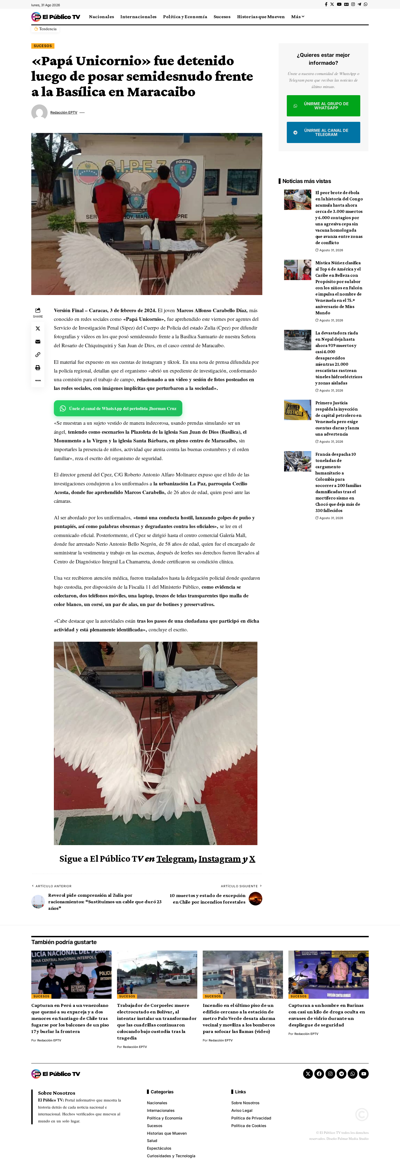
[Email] (37, 341)
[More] (37, 380)
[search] (364, 16)
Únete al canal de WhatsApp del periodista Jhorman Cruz (122, 408)
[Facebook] (326, 4)
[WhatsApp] (365, 4)
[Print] (37, 367)
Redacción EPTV (63, 112)
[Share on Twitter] (37, 328)
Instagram (220, 858)
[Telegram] (359, 4)
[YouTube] (339, 4)
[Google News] (346, 4)
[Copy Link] (37, 354)
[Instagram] (353, 4)
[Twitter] (332, 4)
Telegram (175, 858)
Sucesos (43, 46)
